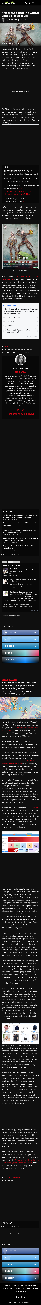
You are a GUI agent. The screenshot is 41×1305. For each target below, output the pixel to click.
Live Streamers (12, 322)
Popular (17, 562)
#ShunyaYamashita (13, 191)
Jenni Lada (13, 20)
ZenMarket (33, 808)
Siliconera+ (30, 1286)
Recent (10, 562)
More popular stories (11, 554)
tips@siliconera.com (25, 1302)
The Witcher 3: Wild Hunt (22, 352)
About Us (7, 1288)
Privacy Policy (20, 1291)
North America (7, 352)
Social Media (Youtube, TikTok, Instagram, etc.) (18, 331)
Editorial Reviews (13, 317)
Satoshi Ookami (16, 569)
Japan (21, 349)
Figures (14, 349)
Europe (8, 349)
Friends (10, 326)
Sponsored (13, 679)
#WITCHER (23, 189)
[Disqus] (20, 446)
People (4, 562)
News (3, 9)
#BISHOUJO (28, 191)
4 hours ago (13, 575)
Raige (12, 580)
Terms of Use (32, 1288)
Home (7, 1286)
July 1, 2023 (27, 201)
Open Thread (18, 1286)
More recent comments (11, 616)
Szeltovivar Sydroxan (18, 592)
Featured (5, 679)
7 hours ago (29, 606)
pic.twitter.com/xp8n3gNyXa (17, 194)
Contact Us (19, 1288)
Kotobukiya (28, 349)
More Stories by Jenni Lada (20, 414)
